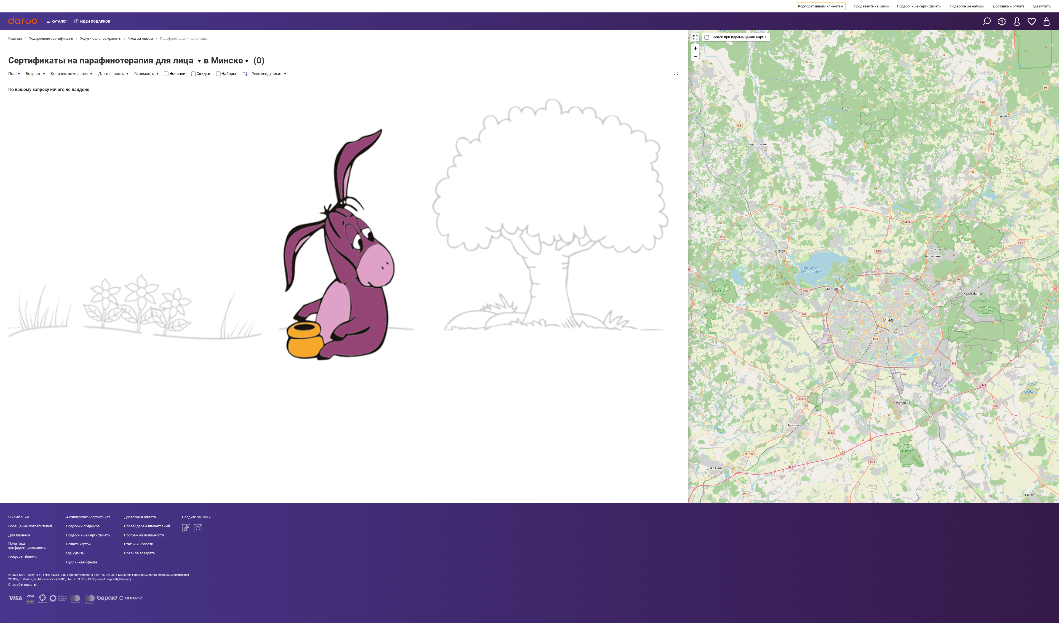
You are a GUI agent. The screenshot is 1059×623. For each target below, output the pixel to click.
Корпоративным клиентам (820, 6)
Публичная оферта (81, 562)
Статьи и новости (138, 544)
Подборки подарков (83, 526)
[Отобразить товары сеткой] (676, 74)
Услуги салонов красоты (100, 38)
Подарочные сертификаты (919, 6)
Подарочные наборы (967, 6)
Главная (15, 38)
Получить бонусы (23, 557)
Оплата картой (78, 544)
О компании (18, 517)
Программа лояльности (144, 535)
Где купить (1042, 6)
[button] (695, 48)
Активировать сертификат (88, 517)
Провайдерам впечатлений (147, 526)
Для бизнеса (19, 535)
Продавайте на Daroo (871, 6)
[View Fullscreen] (695, 37)
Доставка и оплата (1009, 6)
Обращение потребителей (30, 526)
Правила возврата (139, 553)
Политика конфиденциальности (27, 545)
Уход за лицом (140, 38)
